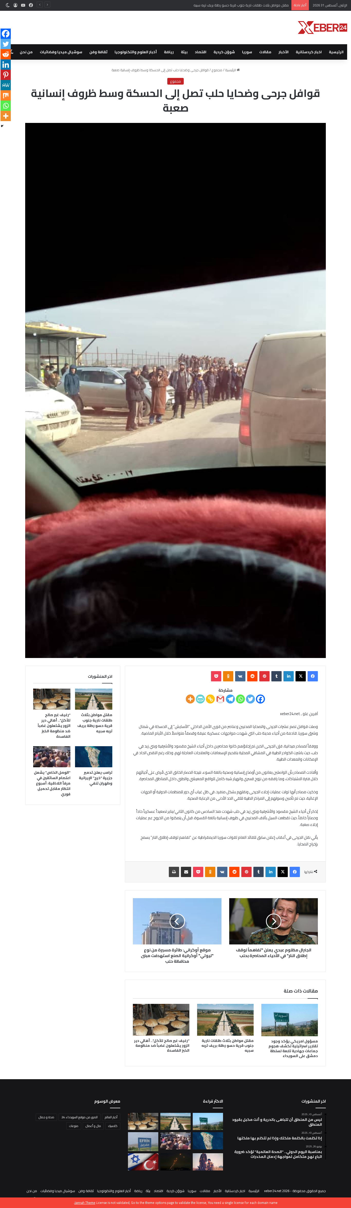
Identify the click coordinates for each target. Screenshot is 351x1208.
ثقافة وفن (98, 52)
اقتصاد (200, 52)
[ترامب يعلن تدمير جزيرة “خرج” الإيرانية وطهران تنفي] (93, 756)
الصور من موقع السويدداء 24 (79, 1117)
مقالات (265, 52)
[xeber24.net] (322, 27)
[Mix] (6, 95)
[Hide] (2, 126)
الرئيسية (336, 52)
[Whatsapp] (240, 699)
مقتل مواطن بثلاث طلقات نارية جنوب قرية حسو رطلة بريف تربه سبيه (227, 1045)
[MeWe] (6, 85)
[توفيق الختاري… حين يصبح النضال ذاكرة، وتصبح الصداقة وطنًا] (208, 1161)
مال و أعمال (93, 1126)
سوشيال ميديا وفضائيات (61, 52)
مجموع (216, 70)
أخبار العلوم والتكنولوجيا (136, 52)
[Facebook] (260, 699)
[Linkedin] (6, 64)
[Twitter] (250, 699)
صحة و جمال (46, 1117)
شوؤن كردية (224, 52)
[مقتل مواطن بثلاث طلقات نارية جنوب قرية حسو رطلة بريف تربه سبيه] (225, 1020)
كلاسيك (112, 1126)
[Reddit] (6, 54)
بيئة (184, 52)
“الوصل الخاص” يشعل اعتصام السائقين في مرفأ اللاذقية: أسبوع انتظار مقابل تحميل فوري (52, 783)
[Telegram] (230, 699)
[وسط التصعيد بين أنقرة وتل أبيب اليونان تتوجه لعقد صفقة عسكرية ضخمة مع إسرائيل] (175, 1161)
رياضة (169, 52)
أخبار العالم (111, 1117)
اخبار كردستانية (309, 52)
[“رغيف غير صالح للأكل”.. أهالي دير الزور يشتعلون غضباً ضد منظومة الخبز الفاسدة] (161, 1020)
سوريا (247, 52)
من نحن (26, 52)
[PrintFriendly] (200, 699)
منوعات (73, 1126)
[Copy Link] (210, 699)
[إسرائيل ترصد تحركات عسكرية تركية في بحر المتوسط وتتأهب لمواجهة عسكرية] (143, 1161)
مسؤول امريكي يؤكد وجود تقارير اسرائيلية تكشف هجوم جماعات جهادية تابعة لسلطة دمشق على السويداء (293, 1048)
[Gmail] (220, 699)
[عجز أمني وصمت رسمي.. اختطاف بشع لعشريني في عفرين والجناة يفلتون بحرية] (143, 1141)
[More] (190, 699)
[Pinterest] (6, 75)
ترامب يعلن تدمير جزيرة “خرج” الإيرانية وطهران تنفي (95, 778)
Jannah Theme (85, 1203)
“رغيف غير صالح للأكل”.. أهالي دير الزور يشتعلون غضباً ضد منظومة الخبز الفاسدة (234, 5)
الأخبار (284, 52)
